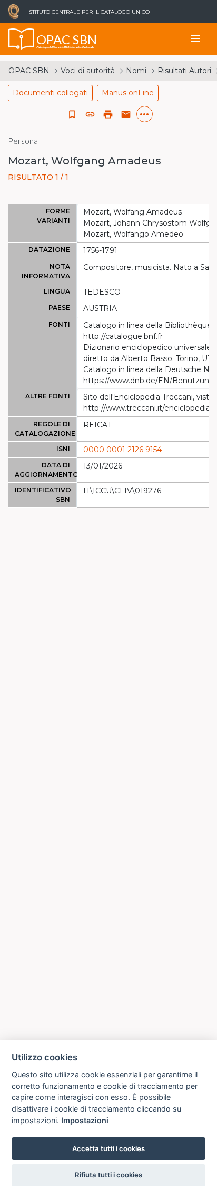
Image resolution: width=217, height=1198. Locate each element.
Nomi (136, 70)
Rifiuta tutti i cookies (108, 1175)
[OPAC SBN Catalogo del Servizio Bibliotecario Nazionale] (21, 39)
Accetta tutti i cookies (108, 1148)
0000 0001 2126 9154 (122, 449)
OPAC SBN (29, 70)
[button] (90, 114)
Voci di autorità (88, 70)
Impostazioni (84, 1120)
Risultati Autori (184, 70)
